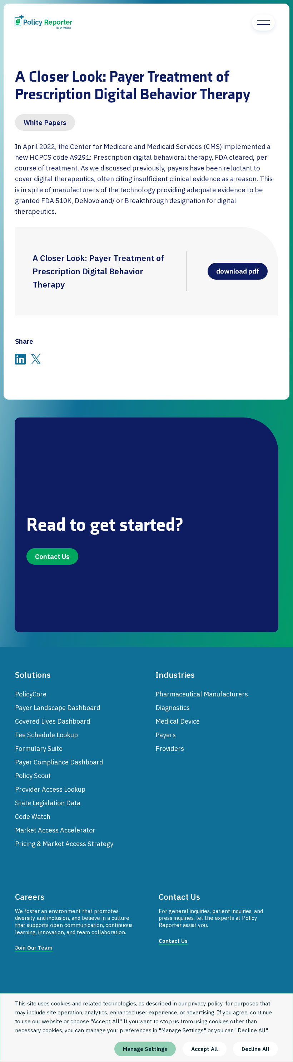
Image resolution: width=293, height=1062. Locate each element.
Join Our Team (34, 947)
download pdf (239, 269)
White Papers (45, 122)
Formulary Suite (39, 748)
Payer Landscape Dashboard (57, 707)
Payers (165, 734)
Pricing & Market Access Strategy (64, 843)
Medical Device (177, 721)
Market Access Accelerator (55, 830)
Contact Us (52, 556)
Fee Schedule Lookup (46, 734)
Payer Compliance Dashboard (59, 762)
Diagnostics (172, 707)
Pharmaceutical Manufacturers (201, 694)
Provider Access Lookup (50, 789)
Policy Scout (33, 775)
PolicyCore (30, 694)
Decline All (255, 1048)
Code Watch (32, 816)
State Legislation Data (47, 802)
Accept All (204, 1048)
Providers (169, 748)
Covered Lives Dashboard (52, 721)
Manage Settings (145, 1048)
